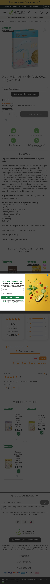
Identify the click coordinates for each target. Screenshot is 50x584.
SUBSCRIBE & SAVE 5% (12, 297)
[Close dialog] (48, 275)
